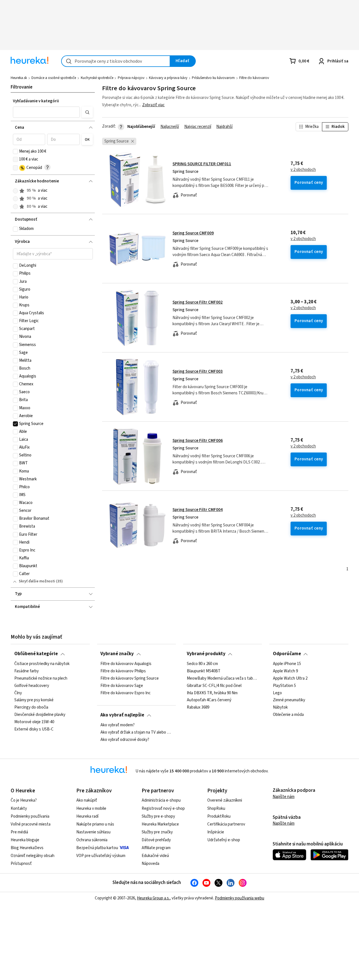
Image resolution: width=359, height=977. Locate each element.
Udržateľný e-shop (223, 840)
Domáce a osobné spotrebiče (53, 77)
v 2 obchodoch (303, 170)
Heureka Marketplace (160, 824)
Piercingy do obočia (31, 707)
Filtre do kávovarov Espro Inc (125, 693)
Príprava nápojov (131, 77)
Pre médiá (19, 832)
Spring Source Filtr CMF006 (197, 441)
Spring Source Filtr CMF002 (197, 302)
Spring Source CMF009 (193, 233)
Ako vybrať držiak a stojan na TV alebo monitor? (136, 732)
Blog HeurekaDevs (27, 848)
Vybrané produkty (206, 653)
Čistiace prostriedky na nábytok (42, 664)
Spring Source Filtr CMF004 (197, 510)
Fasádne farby (26, 671)
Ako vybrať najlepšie (122, 715)
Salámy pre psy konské (34, 700)
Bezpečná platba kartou (97, 848)
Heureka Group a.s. (153, 898)
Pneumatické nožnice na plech (40, 678)
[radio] (15, 190)
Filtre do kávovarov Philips (123, 671)
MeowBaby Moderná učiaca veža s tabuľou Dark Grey (223, 678)
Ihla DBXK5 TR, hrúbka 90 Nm (212, 693)
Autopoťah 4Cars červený (209, 700)
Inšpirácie (215, 832)
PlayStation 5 (284, 685)
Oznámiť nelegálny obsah (32, 856)
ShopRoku (216, 808)
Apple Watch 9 (285, 671)
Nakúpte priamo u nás (95, 824)
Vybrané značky (117, 653)
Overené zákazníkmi (224, 800)
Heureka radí (87, 816)
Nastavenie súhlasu (93, 832)
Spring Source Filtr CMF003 (197, 371)
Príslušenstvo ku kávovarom (213, 77)
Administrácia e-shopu (161, 800)
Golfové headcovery (31, 685)
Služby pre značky (157, 832)
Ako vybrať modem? (117, 725)
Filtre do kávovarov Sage (121, 685)
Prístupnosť (21, 864)
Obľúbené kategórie (36, 653)
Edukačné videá (155, 856)
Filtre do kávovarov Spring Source (129, 678)
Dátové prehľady (156, 840)
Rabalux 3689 (198, 707)
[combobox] (115, 61)
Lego (277, 693)
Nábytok (280, 707)
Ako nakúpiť (86, 800)
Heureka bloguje (25, 840)
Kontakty (19, 808)
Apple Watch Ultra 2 (290, 678)
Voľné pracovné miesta (30, 824)
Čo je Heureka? (24, 800)
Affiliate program (156, 848)
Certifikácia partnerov (226, 824)
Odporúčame (287, 653)
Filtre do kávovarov (254, 77)
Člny (18, 693)
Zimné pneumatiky (289, 700)
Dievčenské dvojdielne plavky (39, 715)
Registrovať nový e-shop (163, 808)
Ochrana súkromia (91, 840)
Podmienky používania (30, 816)
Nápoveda (150, 864)
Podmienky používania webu (239, 898)
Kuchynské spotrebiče (97, 77)
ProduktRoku (219, 816)
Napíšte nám (283, 797)
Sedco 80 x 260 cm (202, 664)
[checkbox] (15, 151)
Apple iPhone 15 (287, 664)
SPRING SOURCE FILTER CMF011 (201, 164)
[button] (46, 112)
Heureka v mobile (91, 808)
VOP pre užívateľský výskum (100, 856)
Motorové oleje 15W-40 (34, 722)
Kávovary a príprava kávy (168, 77)
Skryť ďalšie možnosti (37, 581)
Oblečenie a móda (288, 715)
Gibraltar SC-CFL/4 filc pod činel (214, 685)
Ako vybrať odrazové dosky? (124, 739)
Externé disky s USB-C (34, 729)
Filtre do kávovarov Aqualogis (125, 664)
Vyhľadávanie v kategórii (36, 101)
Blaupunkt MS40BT (203, 671)
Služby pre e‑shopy (158, 816)
